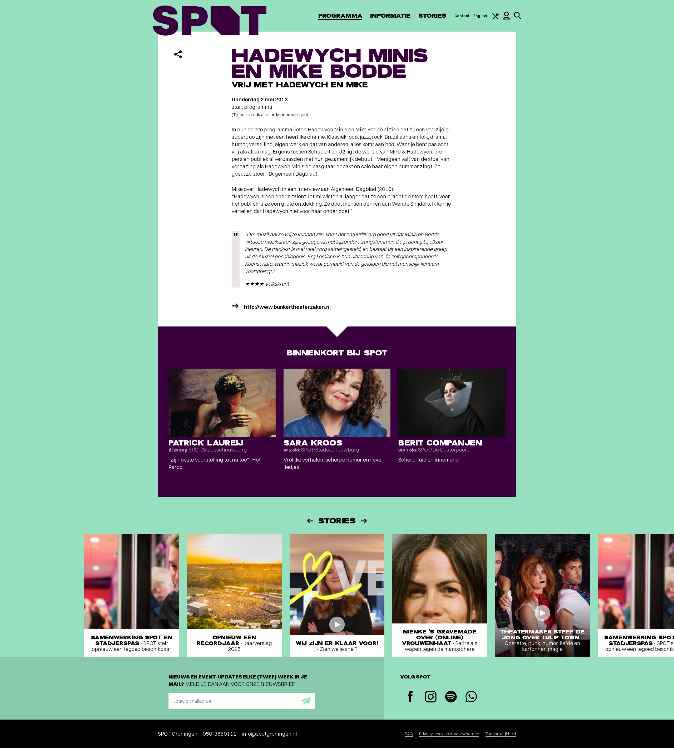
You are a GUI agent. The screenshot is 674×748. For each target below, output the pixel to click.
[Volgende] (364, 521)
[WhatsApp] (471, 697)
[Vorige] (309, 521)
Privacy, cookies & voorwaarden (449, 733)
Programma (340, 15)
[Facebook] (410, 697)
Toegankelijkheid (500, 733)
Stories (432, 15)
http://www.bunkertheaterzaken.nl (287, 307)
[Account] (506, 18)
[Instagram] (430, 697)
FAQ (409, 733)
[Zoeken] (517, 18)
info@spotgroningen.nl (269, 733)
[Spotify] (451, 697)
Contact (462, 15)
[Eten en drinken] (495, 17)
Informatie (390, 15)
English (480, 15)
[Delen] (178, 54)
